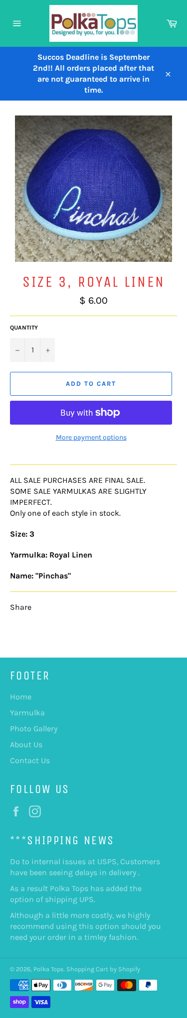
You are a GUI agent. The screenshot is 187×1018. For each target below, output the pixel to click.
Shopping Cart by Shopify (103, 969)
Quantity (24, 327)
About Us (26, 744)
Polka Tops (48, 969)
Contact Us (30, 760)
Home (20, 696)
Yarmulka (27, 712)
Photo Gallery (33, 728)
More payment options (91, 437)
